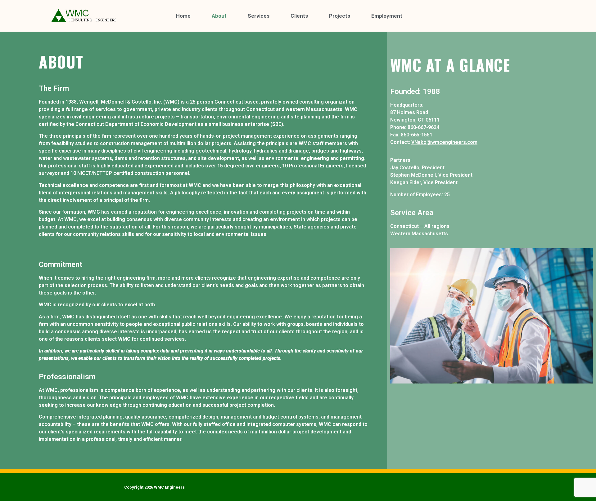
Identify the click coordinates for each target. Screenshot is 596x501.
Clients (299, 16)
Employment (386, 16)
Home (183, 16)
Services (258, 16)
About (219, 16)
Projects (339, 16)
